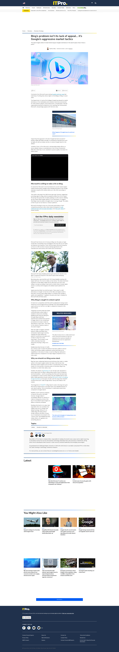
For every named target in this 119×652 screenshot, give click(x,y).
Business (28, 7)
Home (23, 31)
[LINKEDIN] (40, 435)
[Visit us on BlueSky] (38, 627)
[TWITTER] (37, 435)
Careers (43, 640)
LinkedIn (76, 451)
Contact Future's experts (28, 635)
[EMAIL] (43, 435)
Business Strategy (39, 31)
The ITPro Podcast (71, 10)
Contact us (63, 635)
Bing (33, 427)
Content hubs (61, 7)
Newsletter (66, 90)
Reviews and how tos (61, 10)
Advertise (68, 7)
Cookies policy (64, 637)
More (74, 7)
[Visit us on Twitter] (28, 627)
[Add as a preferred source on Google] (26, 617)
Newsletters (82, 637)
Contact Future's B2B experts (67, 640)
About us (44, 635)
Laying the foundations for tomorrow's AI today (88, 10)
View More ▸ (59, 599)
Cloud (33, 7)
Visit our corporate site (68, 613)
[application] (49, 167)
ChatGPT (43, 385)
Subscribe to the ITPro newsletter (38, 10)
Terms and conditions (85, 635)
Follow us (59, 90)
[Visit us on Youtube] (33, 627)
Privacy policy (25, 637)
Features (70, 48)
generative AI (46, 370)
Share (34, 90)
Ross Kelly (53, 48)
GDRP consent (25, 640)
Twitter (70, 451)
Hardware (39, 7)
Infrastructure (46, 7)
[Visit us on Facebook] (23, 627)
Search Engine (42, 427)
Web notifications (46, 637)
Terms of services (50, 229)
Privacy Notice (42, 230)
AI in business (51, 10)
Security (54, 7)
